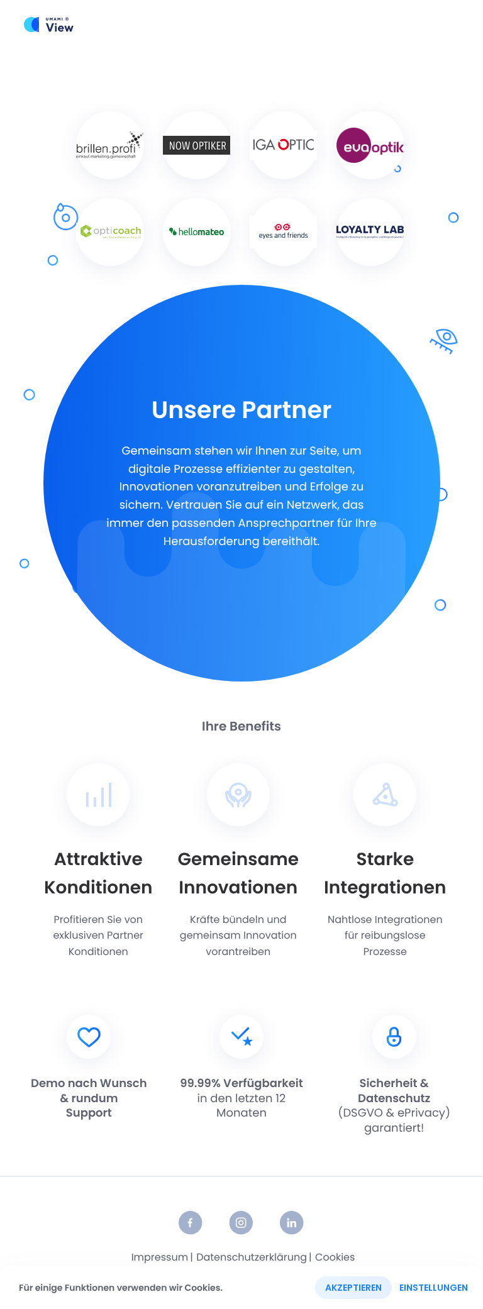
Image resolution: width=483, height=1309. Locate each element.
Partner (359, 24)
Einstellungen (433, 1287)
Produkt (213, 24)
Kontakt (415, 24)
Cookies (335, 1257)
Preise (266, 24)
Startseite (152, 24)
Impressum (160, 1257)
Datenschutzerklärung (251, 1257)
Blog (311, 24)
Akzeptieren (353, 1287)
